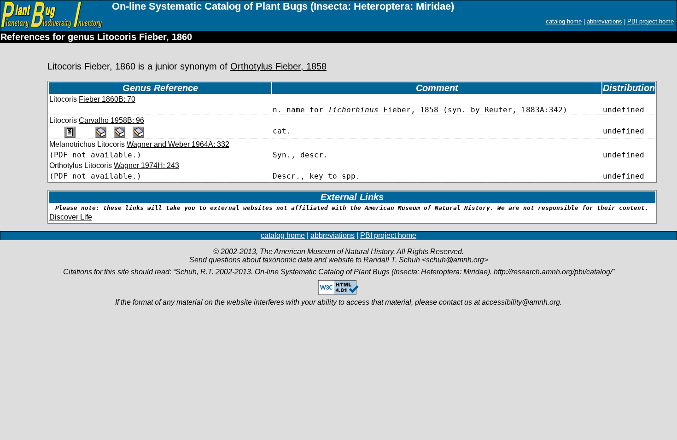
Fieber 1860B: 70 (107, 99)
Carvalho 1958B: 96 (111, 120)
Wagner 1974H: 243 (146, 165)
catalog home (564, 21)
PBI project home (650, 21)
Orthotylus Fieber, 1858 (278, 66)
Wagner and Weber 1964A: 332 (178, 144)
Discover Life (70, 217)
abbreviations (604, 21)
